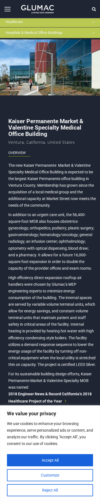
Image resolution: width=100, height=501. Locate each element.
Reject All (50, 490)
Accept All (50, 460)
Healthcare (14, 22)
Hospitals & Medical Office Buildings (34, 33)
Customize (50, 475)
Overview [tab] (17, 153)
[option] (50, 67)
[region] (50, 453)
